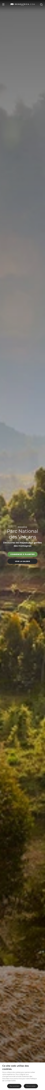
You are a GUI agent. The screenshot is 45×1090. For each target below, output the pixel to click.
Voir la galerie (22, 561)
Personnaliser (31, 1086)
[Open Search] (41, 4)
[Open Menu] (3, 4)
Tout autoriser (14, 1086)
